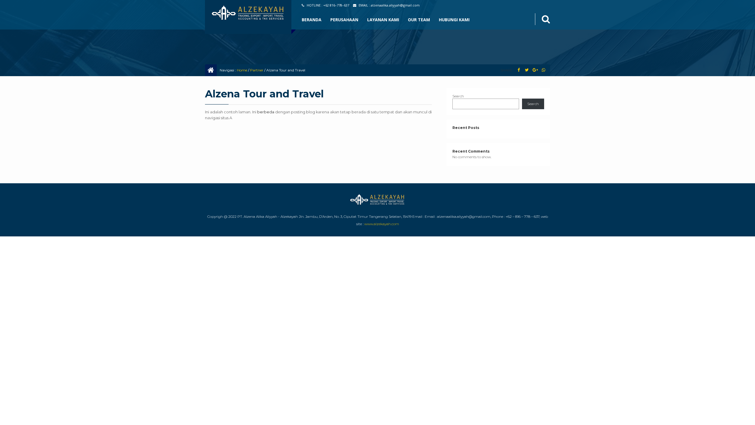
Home (242, 70)
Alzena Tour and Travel (264, 94)
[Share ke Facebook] (518, 70)
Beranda (311, 19)
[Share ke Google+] (535, 70)
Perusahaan (344, 19)
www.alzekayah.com (381, 224)
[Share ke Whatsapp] (543, 70)
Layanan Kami (383, 19)
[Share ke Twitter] (527, 70)
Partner (256, 70)
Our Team (419, 19)
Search (458, 96)
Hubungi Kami (454, 19)
